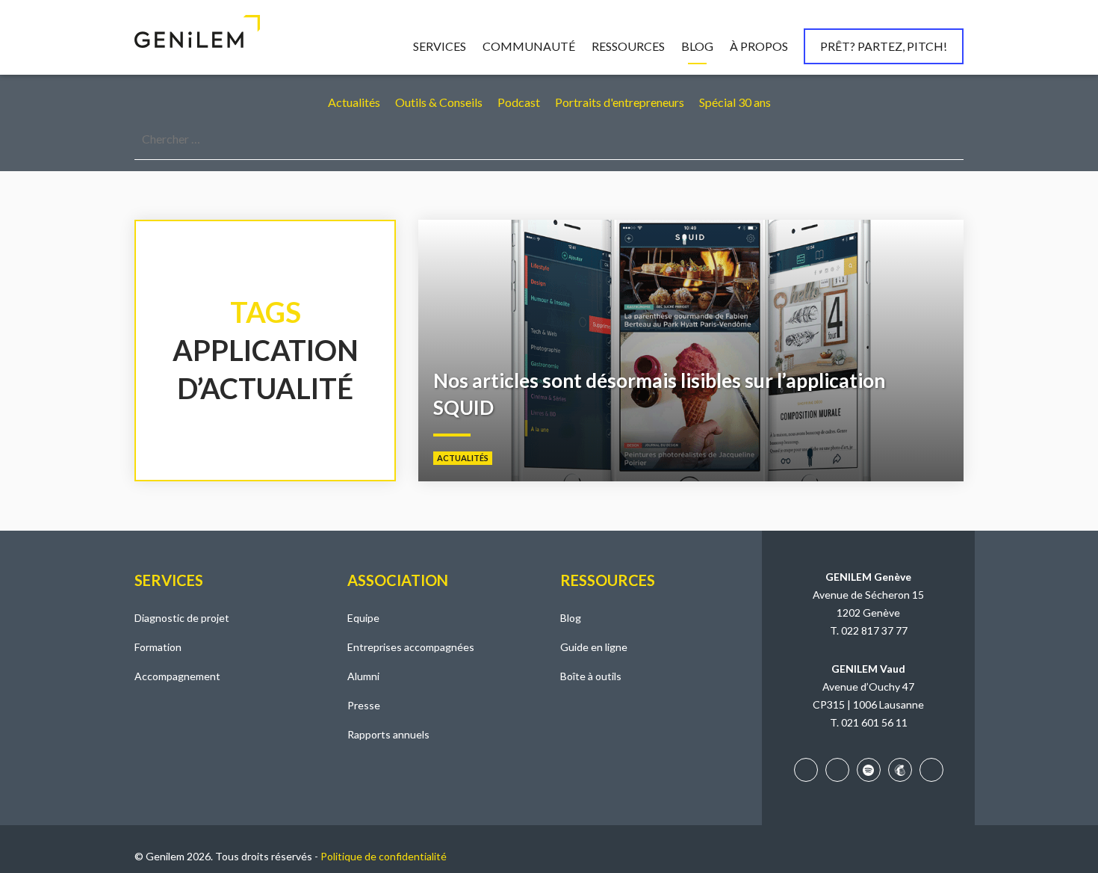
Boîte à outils (590, 676)
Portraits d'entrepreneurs (619, 102)
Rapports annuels (388, 734)
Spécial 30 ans (735, 102)
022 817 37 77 (874, 630)
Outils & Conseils (439, 102)
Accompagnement (177, 676)
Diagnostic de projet (181, 617)
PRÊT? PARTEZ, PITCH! (883, 46)
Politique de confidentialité (383, 856)
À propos (759, 46)
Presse (363, 705)
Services (439, 46)
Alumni (363, 676)
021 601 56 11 (874, 722)
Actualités (354, 102)
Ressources (628, 46)
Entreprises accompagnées (410, 647)
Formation (158, 647)
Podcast (518, 102)
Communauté (529, 46)
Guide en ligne (593, 647)
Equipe (363, 617)
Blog (697, 46)
